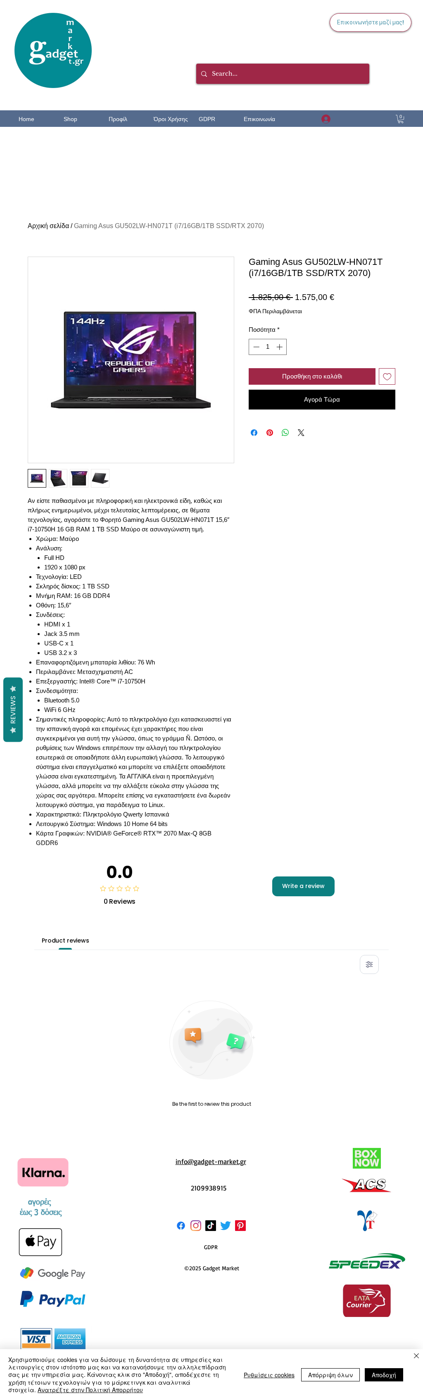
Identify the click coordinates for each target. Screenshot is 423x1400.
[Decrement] (255, 347)
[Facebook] (181, 1225)
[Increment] (280, 347)
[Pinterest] (240, 1225)
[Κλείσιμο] (416, 1356)
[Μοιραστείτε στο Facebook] (254, 433)
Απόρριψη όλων (330, 1375)
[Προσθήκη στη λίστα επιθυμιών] (387, 376)
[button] (401, 119)
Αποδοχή (384, 1375)
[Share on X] (301, 433)
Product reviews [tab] (65, 940)
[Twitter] (225, 1225)
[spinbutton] (268, 347)
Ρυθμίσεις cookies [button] (269, 1375)
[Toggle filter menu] (369, 964)
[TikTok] (210, 1225)
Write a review (303, 886)
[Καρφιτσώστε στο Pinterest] (270, 433)
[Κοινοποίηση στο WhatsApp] (285, 433)
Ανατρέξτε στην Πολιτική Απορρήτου (90, 1390)
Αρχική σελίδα (48, 225)
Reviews (13, 710)
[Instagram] (195, 1225)
